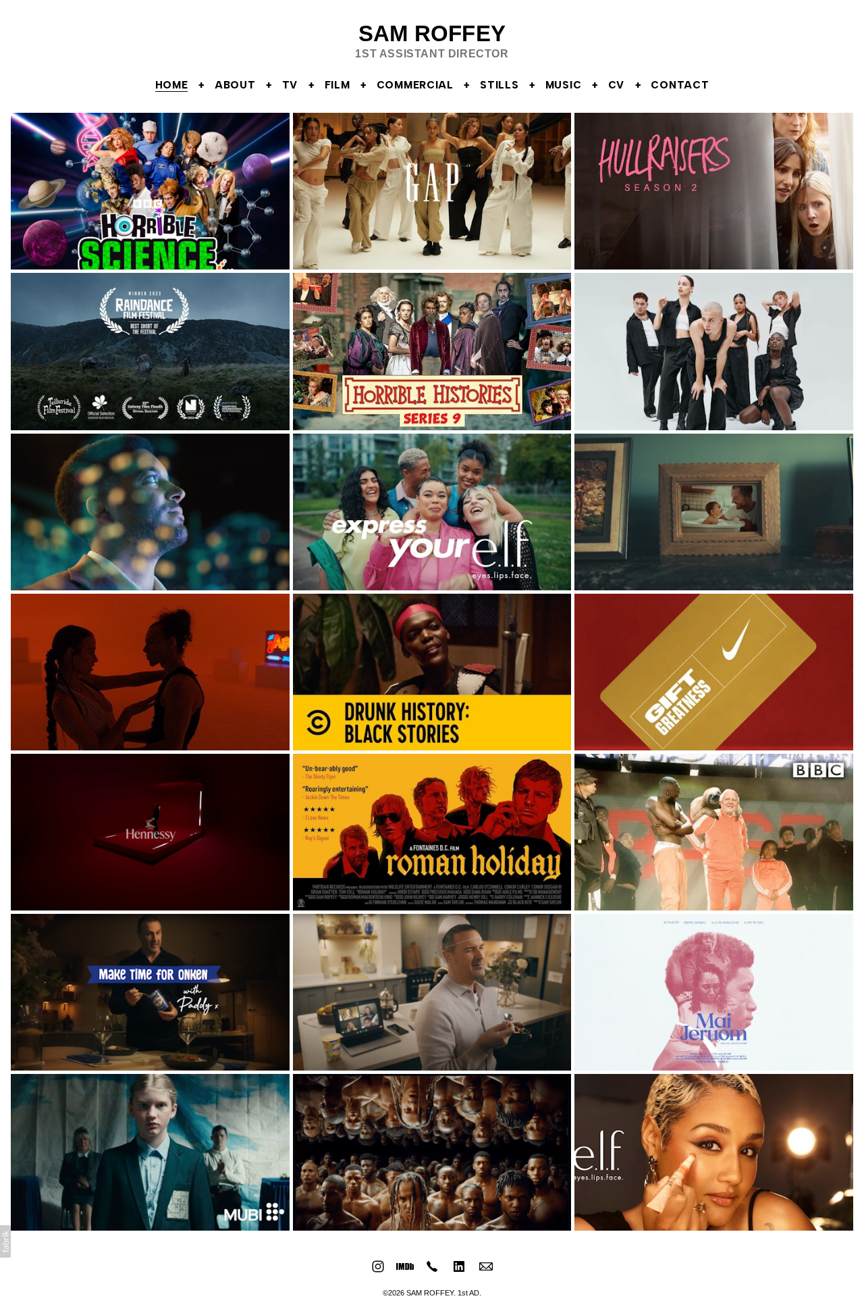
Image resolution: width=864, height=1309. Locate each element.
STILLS (499, 85)
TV (290, 85)
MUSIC (563, 85)
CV (616, 85)
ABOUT (235, 85)
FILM (337, 85)
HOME (171, 85)
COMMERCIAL (415, 85)
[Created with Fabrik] (5, 1241)
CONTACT (680, 85)
